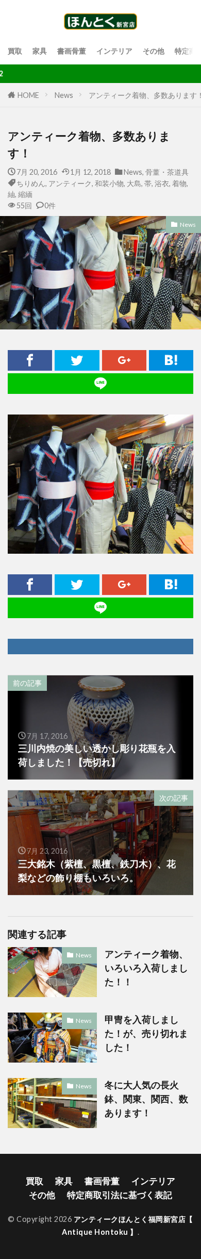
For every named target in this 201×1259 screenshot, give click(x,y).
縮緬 (25, 194)
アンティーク (70, 183)
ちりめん (30, 183)
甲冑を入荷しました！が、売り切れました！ (146, 1033)
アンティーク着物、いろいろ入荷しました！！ (146, 967)
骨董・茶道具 (167, 172)
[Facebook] (30, 360)
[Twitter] (77, 360)
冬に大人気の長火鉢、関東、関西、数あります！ (146, 1098)
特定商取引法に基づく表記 (119, 1194)
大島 (134, 183)
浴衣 (162, 183)
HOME (28, 95)
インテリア (114, 50)
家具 (39, 50)
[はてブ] (171, 360)
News (64, 95)
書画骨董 (71, 50)
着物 (179, 183)
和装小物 (109, 183)
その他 (153, 50)
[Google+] (124, 360)
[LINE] (100, 383)
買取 (15, 50)
